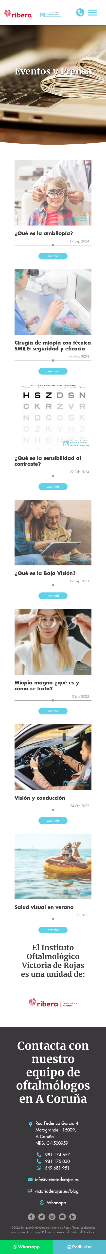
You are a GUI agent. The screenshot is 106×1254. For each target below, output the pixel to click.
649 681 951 (57, 1168)
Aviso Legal (33, 1232)
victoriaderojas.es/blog (57, 1191)
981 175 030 (57, 1161)
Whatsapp (56, 1203)
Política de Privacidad (55, 1232)
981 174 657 (57, 1155)
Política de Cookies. (83, 1232)
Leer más (53, 256)
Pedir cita (82, 1247)
